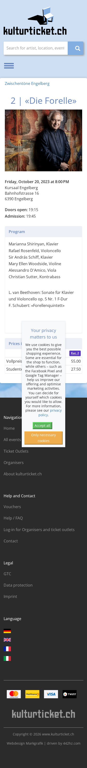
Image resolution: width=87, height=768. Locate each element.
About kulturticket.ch (23, 474)
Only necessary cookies (43, 438)
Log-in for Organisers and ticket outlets (39, 529)
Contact (11, 541)
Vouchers (12, 506)
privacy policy (50, 412)
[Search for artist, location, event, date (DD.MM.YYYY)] (75, 48)
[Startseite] (35, 21)
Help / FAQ (13, 518)
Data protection (18, 585)
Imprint (10, 596)
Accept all (42, 425)
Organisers (14, 462)
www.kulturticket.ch (58, 734)
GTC (7, 573)
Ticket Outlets (16, 451)
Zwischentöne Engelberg (27, 83)
